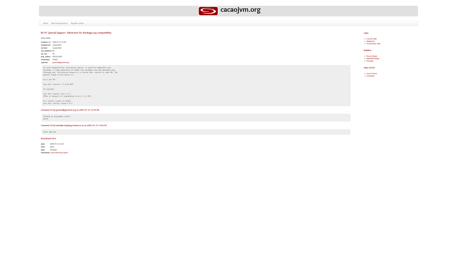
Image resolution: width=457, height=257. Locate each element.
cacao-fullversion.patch (59, 153)
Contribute (370, 76)
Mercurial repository (59, 23)
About (45, 23)
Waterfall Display (372, 58)
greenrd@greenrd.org (60, 62)
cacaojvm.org (240, 10)
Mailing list (370, 41)
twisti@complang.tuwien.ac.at (70, 125)
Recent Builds (371, 56)
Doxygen (369, 61)
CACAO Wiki (371, 39)
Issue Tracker (371, 73)
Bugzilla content (77, 23)
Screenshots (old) (373, 44)
